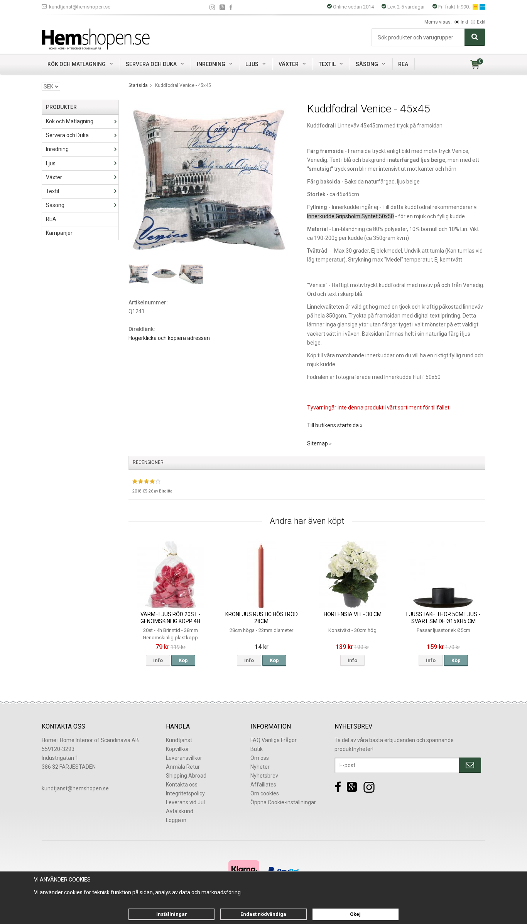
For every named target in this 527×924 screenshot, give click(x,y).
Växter (289, 64)
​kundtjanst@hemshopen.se (75, 788)
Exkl (481, 22)
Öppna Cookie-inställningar (283, 802)
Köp (183, 660)
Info (158, 660)
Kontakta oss (182, 784)
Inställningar (171, 914)
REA (403, 64)
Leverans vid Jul (185, 802)
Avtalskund (179, 811)
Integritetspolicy (185, 793)
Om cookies (264, 793)
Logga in (176, 820)
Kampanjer (59, 233)
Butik (256, 749)
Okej (355, 914)
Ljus (251, 64)
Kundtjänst (179, 740)
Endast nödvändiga (263, 914)
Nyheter (260, 767)
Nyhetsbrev (264, 776)
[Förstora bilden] (209, 179)
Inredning (211, 64)
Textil (327, 64)
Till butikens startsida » (335, 425)
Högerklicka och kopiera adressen (169, 338)
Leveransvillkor (184, 758)
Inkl (464, 22)
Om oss (259, 758)
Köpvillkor (177, 749)
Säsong (367, 64)
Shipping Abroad (186, 776)
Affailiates (263, 784)
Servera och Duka (151, 64)
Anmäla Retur (183, 767)
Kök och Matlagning (76, 64)
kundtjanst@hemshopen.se (79, 7)
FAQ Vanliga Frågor (273, 740)
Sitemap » (319, 443)
